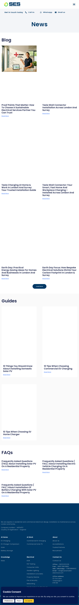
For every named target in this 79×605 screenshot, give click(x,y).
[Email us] (56, 12)
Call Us (31, 12)
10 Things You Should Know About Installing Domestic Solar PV (17, 369)
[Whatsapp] (41, 12)
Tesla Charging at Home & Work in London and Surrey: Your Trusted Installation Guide (19, 188)
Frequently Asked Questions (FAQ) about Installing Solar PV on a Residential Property (19, 464)
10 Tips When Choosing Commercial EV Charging (58, 367)
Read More (5, 116)
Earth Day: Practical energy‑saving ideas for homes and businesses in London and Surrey (19, 271)
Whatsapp (47, 12)
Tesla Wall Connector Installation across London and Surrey (59, 108)
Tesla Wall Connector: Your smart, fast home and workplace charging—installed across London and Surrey (58, 190)
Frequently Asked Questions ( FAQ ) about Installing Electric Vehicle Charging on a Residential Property (59, 465)
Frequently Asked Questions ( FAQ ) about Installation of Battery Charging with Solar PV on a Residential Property (19, 488)
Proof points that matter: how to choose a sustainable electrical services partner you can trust (18, 109)
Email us (61, 12)
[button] (74, 4)
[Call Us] (26, 12)
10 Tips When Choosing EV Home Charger (17, 433)
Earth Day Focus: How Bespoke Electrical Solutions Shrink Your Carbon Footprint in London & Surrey (59, 271)
